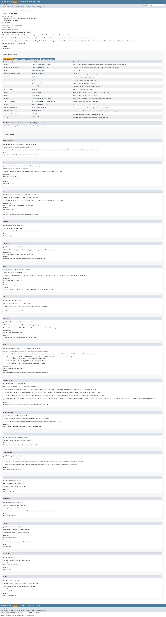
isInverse (35, 98)
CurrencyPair (14, 67)
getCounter (35, 80)
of (32, 101)
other (33, 104)
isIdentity (35, 95)
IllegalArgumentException (11, 214)
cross (33, 67)
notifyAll (31, 126)
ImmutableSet (8, 114)
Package (9, 2)
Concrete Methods (48, 59)
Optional (6, 67)
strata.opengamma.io (28, 615)
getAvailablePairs (38, 73)
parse (33, 107)
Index (34, 2)
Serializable (6, 22)
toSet (33, 114)
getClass (18, 126)
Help (38, 2)
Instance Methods (33, 59)
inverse (34, 89)
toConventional (37, 110)
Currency (41, 64)
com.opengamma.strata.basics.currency (20, 11)
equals (34, 70)
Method (23, 7)
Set (9, 73)
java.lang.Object (7, 16)
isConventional (37, 92)
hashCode (35, 86)
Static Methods (19, 59)
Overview (3, 2)
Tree (22, 2)
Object (9, 27)
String (38, 107)
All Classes (4, 4)
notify (24, 126)
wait (36, 126)
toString (35, 117)
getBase (34, 76)
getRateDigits (36, 83)
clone (5, 126)
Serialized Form (6, 48)
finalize (11, 126)
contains (35, 64)
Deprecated (28, 2)
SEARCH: (145, 5)
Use (19, 2)
